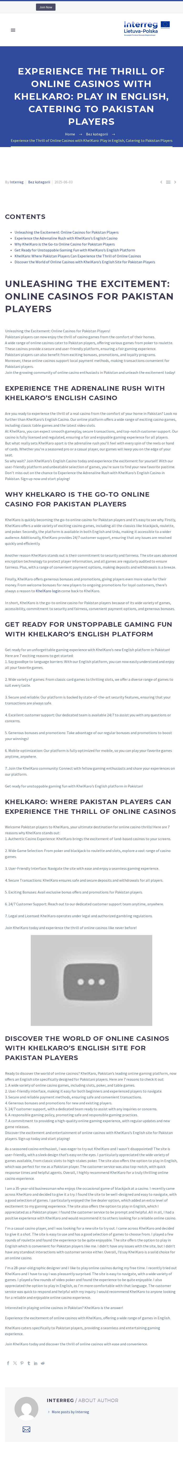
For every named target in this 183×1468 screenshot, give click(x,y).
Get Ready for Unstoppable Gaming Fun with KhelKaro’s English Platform (75, 250)
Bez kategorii (39, 182)
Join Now (45, 7)
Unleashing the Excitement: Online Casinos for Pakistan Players (67, 232)
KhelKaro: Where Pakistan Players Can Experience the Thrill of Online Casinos (78, 256)
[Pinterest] (22, 1363)
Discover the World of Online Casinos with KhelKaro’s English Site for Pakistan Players (85, 261)
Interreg (17, 182)
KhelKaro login (48, 590)
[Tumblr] (29, 1363)
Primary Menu (13, 30)
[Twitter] (15, 1363)
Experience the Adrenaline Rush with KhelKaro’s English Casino (66, 238)
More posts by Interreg (70, 1411)
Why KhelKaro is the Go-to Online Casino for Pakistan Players (65, 244)
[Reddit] (43, 1363)
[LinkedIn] (36, 1363)
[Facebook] (8, 1363)
